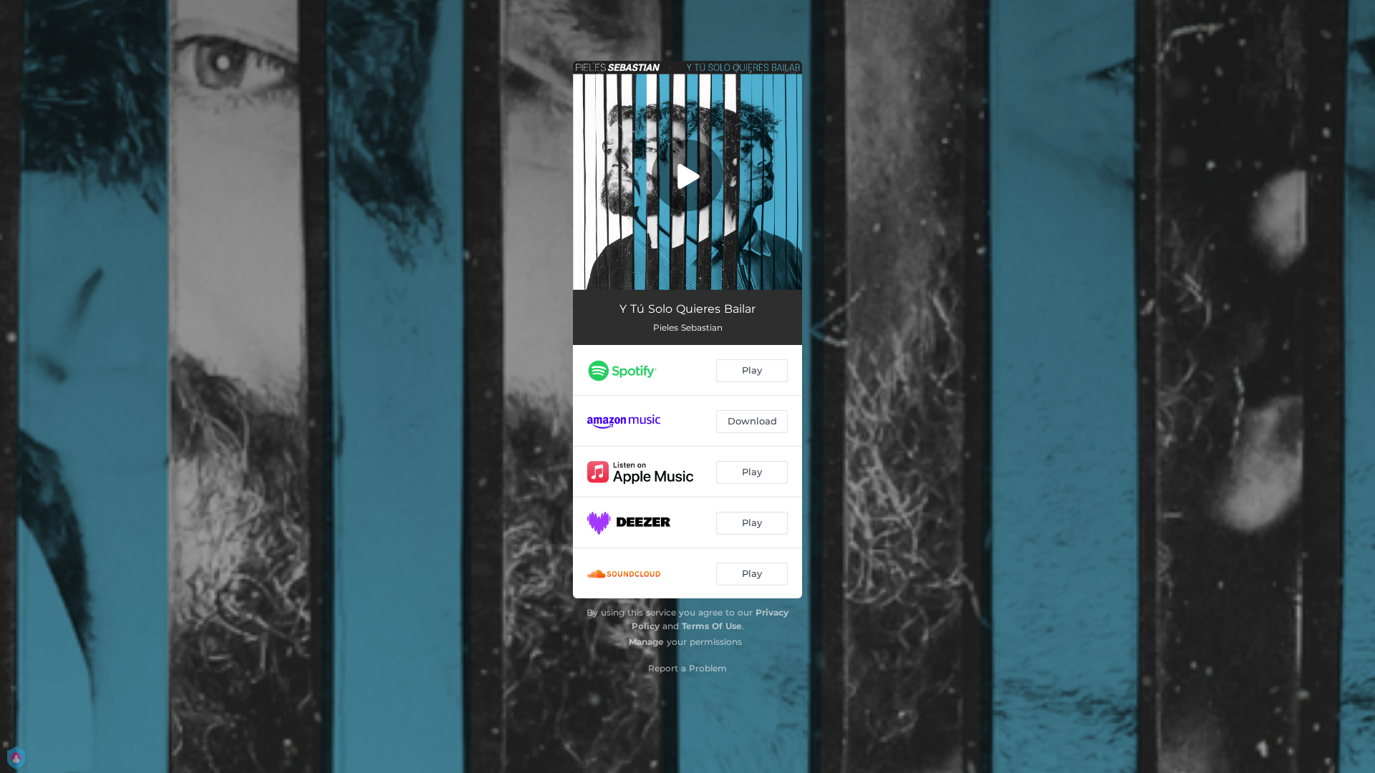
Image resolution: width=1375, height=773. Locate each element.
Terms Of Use (712, 626)
